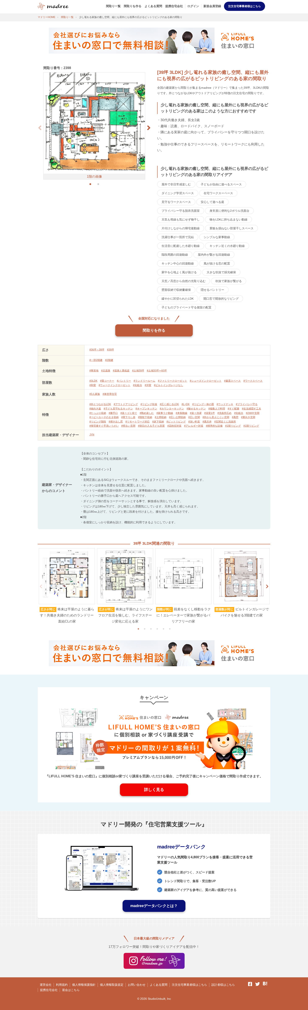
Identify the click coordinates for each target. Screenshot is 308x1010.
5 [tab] (163, 629)
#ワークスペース (253, 380)
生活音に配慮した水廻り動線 (181, 246)
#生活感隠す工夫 (251, 408)
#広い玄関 (194, 417)
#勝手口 (113, 413)
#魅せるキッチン (196, 408)
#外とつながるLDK (100, 404)
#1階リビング (233, 425)
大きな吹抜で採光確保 (221, 272)
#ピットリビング (176, 421)
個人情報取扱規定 (111, 984)
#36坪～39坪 (96, 349)
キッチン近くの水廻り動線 (227, 246)
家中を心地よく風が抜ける (179, 272)
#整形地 (93, 370)
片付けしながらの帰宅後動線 (181, 228)
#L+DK (186, 404)
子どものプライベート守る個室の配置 (186, 307)
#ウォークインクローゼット (114, 385)
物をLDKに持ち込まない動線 (228, 219)
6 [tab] (170, 629)
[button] (148, 128)
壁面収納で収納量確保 (176, 289)
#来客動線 (181, 413)
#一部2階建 (95, 360)
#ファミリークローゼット (172, 380)
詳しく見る (154, 789)
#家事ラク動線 (165, 413)
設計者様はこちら (223, 984)
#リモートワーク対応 (138, 421)
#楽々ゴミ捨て (128, 413)
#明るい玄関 (128, 425)
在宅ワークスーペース (218, 193)
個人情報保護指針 (84, 984)
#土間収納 (160, 417)
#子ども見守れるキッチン (118, 408)
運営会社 (46, 984)
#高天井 (207, 421)
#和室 (92, 385)
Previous (41, 586)
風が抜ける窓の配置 (217, 263)
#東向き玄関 (248, 417)
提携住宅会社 (174, 6)
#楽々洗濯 (196, 413)
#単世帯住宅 (110, 394)
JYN (91, 434)
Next (267, 586)
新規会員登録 (212, 6)
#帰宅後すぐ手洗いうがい (104, 425)
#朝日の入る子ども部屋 (151, 425)
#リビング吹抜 (149, 404)
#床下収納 (158, 421)
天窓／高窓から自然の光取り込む (184, 281)
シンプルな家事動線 (217, 237)
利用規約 (62, 984)
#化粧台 (137, 385)
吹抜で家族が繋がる (228, 281)
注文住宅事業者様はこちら (244, 6)
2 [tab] (144, 629)
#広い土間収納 (177, 417)
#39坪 (110, 349)
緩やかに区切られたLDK (178, 298)
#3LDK (93, 380)
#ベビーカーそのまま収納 (104, 417)
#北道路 (105, 370)
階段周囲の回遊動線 (175, 254)
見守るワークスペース (176, 202)
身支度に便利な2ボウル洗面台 (229, 210)
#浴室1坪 (209, 413)
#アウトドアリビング (126, 404)
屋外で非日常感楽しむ (176, 184)
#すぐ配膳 (233, 408)
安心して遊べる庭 (212, 202)
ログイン (193, 6)
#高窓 (235, 417)
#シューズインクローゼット (205, 380)
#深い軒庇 (194, 421)
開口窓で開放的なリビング (221, 298)
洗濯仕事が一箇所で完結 (178, 237)
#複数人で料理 (216, 408)
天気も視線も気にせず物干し (181, 219)
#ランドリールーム (144, 380)
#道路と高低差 (121, 370)
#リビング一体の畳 (203, 404)
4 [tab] (157, 629)
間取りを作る (132, 6)
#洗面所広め (224, 413)
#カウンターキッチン (172, 408)
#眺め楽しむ (147, 413)
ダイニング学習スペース (178, 193)
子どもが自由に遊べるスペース (221, 184)
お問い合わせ (136, 984)
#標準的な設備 (214, 425)
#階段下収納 (145, 417)
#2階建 (109, 360)
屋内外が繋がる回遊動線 (214, 254)
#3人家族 (94, 394)
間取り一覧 (113, 6)
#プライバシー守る (247, 404)
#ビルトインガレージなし (168, 385)
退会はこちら (71, 990)
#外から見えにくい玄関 (216, 417)
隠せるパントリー (212, 289)
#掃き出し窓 (116, 421)
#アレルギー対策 (193, 425)
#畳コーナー (107, 380)
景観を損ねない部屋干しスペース (232, 228)
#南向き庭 (95, 408)
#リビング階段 (97, 421)
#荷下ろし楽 (128, 417)
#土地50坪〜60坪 (157, 370)
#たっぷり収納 (97, 413)
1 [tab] (138, 629)
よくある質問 (153, 6)
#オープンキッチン (146, 408)
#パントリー (124, 380)
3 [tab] (151, 629)
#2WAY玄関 (252, 413)
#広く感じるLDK (169, 404)
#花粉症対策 (174, 425)
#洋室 (148, 385)
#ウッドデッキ (225, 404)
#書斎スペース (232, 380)
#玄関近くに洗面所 (225, 421)
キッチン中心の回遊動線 (178, 263)
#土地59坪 (138, 370)
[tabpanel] (67, 586)
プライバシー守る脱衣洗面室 (181, 210)
